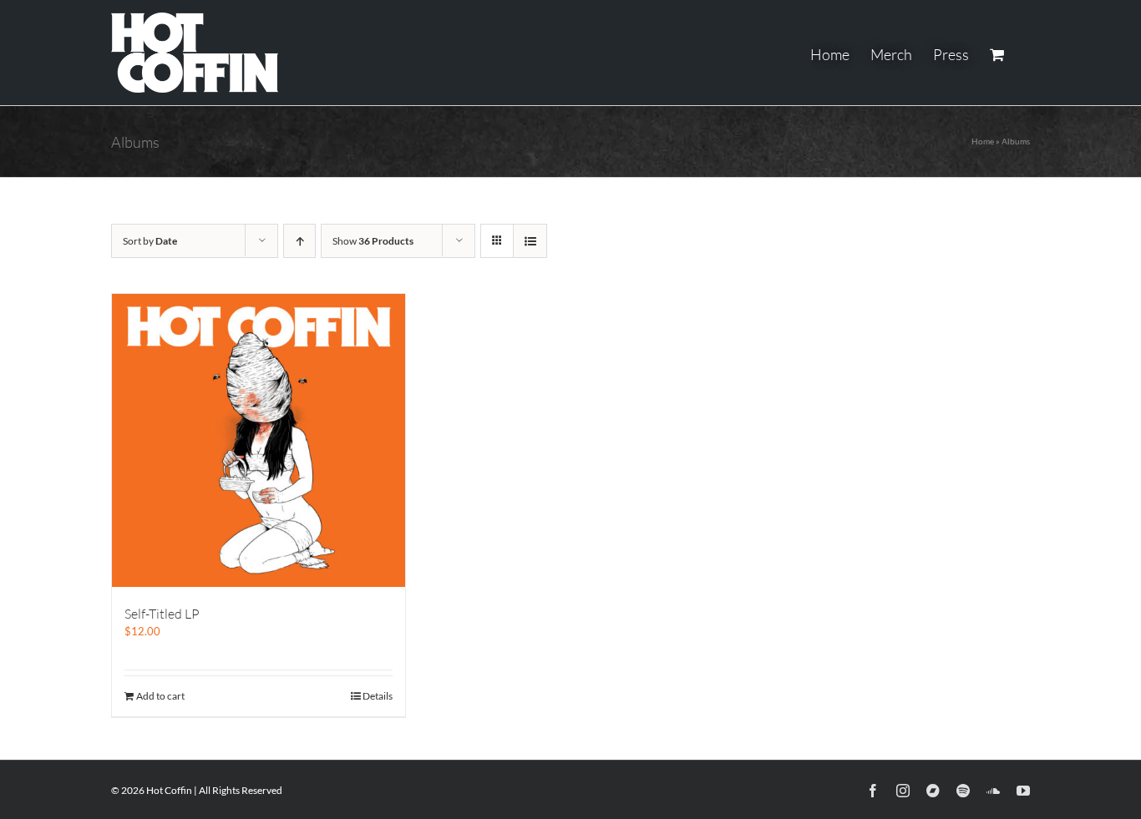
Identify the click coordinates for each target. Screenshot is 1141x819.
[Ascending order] (299, 241)
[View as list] (530, 241)
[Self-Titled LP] (258, 440)
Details (378, 696)
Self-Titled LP (162, 613)
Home (982, 141)
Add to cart (160, 696)
